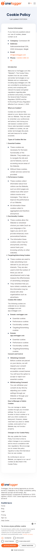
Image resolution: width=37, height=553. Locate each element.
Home (3, 506)
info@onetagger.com (18, 55)
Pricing (3, 515)
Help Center (5, 520)
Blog (2, 508)
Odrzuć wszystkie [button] (27, 545)
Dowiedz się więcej (28, 534)
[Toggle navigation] (34, 3)
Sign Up (4, 517)
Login (3, 511)
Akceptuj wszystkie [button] (10, 545)
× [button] (35, 523)
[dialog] (18, 537)
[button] (18, 550)
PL (31, 3)
